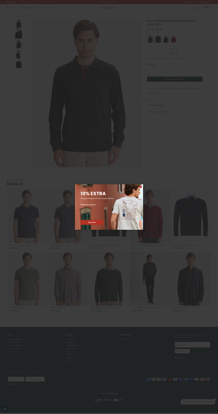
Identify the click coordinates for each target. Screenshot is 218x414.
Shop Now (92, 222)
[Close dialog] (140, 186)
